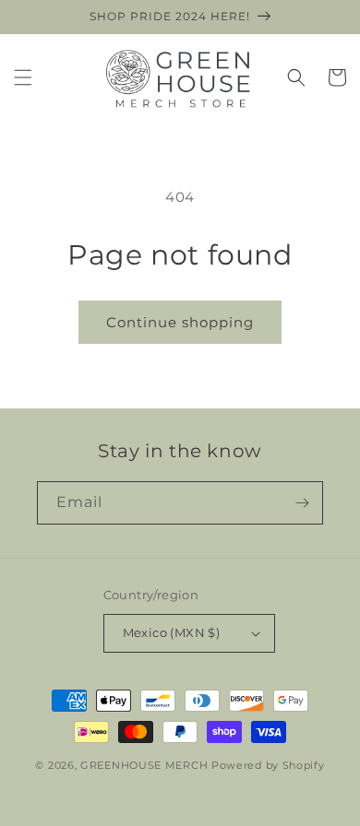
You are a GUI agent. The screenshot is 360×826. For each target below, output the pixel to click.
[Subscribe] (302, 503)
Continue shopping (180, 322)
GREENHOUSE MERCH (144, 765)
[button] (23, 77)
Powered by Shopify (268, 765)
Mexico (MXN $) (172, 632)
